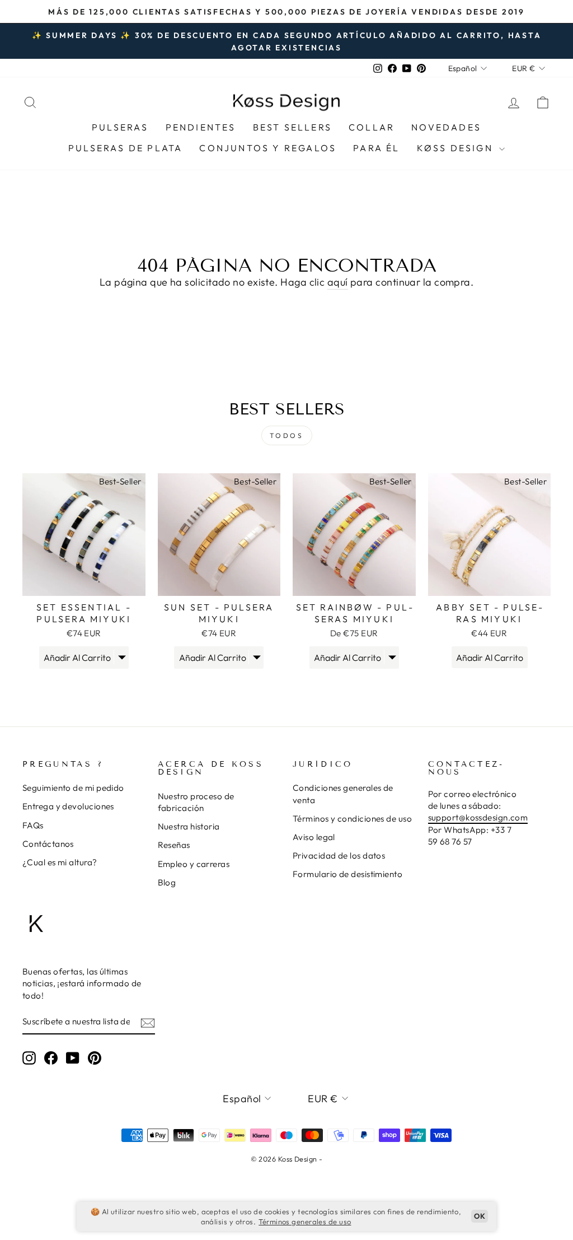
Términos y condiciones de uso (352, 818)
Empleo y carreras (194, 864)
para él (376, 147)
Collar (371, 127)
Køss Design (456, 147)
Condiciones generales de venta (343, 793)
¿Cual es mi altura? (59, 862)
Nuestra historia (189, 826)
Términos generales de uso (305, 1221)
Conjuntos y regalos (267, 147)
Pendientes (201, 127)
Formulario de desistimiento (347, 874)
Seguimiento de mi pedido (73, 787)
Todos (287, 435)
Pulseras (120, 127)
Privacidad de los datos (339, 855)
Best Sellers (292, 127)
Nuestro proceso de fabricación (196, 802)
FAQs (33, 825)
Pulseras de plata (125, 147)
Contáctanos (48, 843)
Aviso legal (314, 837)
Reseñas (174, 845)
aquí (337, 282)
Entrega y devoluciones (68, 806)
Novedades (446, 127)
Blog (167, 882)
